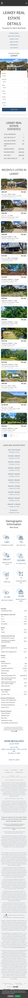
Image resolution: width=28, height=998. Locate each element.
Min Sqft (4, 96)
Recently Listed (14, 39)
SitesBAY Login (19, 772)
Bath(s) (3, 91)
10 (14, 435)
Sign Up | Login (14, 760)
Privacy (6, 770)
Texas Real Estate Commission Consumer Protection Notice (14, 828)
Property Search (14, 33)
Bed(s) (3, 85)
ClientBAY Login (9, 772)
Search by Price (14, 42)
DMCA (21, 770)
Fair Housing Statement (18, 983)
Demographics (14, 45)
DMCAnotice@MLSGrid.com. (19, 947)
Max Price (4, 79)
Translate (23, 989)
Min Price (4, 73)
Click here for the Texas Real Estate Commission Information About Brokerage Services (14, 824)
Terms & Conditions (20, 984)
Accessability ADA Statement (6, 983)
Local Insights (14, 47)
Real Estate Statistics (14, 36)
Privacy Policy (11, 984)
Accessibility (14, 770)
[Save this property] (25, 180)
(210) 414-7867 (14, 747)
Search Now (14, 109)
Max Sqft (4, 102)
